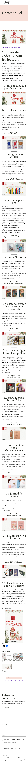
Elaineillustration (19, 237)
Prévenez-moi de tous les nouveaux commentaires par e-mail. (11, 749)
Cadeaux (10, 678)
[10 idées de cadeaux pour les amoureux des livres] (7, 656)
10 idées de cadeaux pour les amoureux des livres (7, 661)
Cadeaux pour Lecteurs (8, 49)
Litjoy (19, 377)
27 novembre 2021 (6, 47)
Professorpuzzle (19, 283)
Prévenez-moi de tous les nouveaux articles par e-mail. (13, 755)
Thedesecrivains (19, 134)
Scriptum (19, 424)
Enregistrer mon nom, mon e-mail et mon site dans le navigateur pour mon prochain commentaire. (14, 741)
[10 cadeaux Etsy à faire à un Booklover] (18, 656)
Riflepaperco (19, 179)
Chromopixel (17, 47)
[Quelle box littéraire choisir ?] (7, 666)
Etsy (19, 330)
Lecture (18, 678)
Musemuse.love (19, 473)
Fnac (19, 515)
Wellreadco (19, 562)
